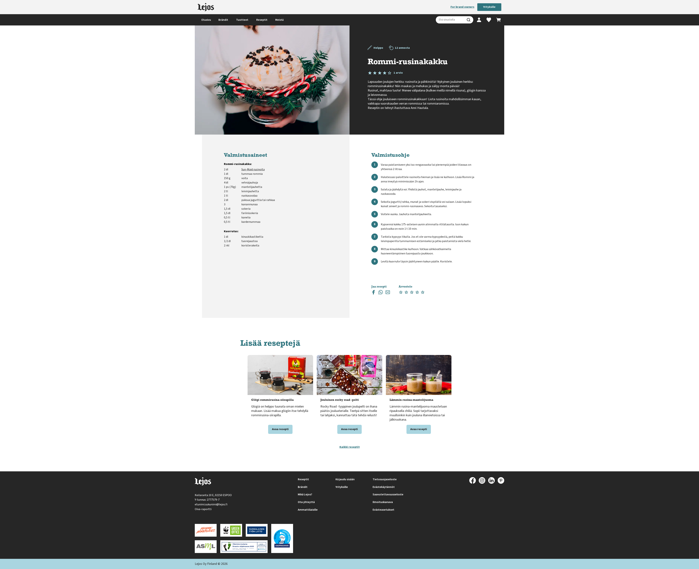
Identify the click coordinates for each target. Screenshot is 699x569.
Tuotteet (242, 20)
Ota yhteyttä (306, 502)
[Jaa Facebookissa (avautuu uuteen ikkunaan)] (373, 293)
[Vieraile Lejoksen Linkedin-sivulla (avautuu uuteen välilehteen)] (491, 480)
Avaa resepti (280, 429)
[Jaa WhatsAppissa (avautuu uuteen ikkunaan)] (380, 293)
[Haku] (468, 20)
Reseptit (261, 20)
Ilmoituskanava (383, 502)
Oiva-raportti (203, 509)
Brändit (223, 20)
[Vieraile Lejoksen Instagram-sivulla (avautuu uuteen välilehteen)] (482, 480)
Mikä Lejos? (305, 494)
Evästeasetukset (383, 510)
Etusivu (206, 20)
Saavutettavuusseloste (388, 494)
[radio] (401, 292)
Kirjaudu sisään (345, 479)
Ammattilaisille (308, 510)
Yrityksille (489, 7)
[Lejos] (206, 7)
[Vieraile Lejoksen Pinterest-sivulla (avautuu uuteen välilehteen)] (501, 480)
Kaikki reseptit (349, 447)
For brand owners (462, 7)
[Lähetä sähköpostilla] (388, 293)
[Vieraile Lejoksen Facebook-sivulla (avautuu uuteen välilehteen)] (472, 480)
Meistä (279, 20)
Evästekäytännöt (384, 487)
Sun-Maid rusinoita (253, 169)
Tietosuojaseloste (385, 479)
